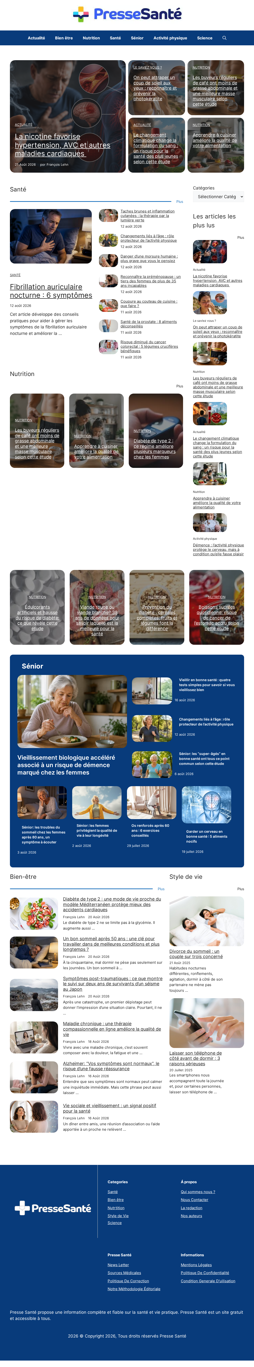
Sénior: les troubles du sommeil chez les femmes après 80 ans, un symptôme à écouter (43, 834)
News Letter (118, 1264)
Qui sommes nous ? (198, 1191)
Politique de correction (128, 1281)
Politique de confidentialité (205, 1272)
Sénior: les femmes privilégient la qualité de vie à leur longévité (97, 830)
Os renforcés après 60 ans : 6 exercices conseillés (150, 830)
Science (205, 37)
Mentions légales (196, 1264)
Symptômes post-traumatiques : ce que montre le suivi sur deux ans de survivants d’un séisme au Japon (112, 984)
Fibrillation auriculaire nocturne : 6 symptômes (51, 291)
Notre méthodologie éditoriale (134, 1289)
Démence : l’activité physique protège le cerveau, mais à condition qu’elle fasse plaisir (218, 549)
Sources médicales (124, 1272)
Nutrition (91, 37)
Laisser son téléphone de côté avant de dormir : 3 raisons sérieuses (195, 1058)
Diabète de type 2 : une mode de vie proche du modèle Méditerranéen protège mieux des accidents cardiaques (112, 904)
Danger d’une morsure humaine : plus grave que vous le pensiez (149, 258)
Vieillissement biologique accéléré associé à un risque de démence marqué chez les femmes (66, 765)
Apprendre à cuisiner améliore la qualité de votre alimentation (215, 140)
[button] (224, 37)
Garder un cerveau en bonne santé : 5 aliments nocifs (206, 836)
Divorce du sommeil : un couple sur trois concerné (196, 954)
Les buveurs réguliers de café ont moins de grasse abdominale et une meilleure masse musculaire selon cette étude (215, 91)
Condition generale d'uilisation (208, 1281)
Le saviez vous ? (147, 67)
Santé (115, 37)
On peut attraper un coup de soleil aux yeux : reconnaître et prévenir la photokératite (155, 88)
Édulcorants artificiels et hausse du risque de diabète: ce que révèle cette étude (37, 617)
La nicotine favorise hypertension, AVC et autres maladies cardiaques (62, 145)
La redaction (191, 1208)
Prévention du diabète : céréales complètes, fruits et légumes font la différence (157, 617)
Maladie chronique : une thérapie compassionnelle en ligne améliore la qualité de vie (112, 1029)
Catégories (204, 188)
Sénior (137, 37)
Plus (179, 201)
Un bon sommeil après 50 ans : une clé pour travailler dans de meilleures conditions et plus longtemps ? (111, 944)
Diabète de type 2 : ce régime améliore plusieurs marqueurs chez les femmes (155, 448)
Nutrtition (116, 1208)
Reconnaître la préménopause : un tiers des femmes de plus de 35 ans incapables (151, 281)
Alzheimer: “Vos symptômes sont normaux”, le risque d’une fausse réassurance (111, 1066)
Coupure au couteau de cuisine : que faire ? (149, 303)
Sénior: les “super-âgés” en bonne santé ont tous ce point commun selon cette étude (204, 758)
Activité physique (170, 37)
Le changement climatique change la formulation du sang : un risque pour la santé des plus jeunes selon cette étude (155, 148)
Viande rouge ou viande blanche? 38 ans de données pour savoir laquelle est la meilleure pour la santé (97, 620)
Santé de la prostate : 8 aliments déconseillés (149, 323)
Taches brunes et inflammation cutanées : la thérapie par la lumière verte (148, 215)
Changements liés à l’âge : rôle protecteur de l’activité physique (149, 238)
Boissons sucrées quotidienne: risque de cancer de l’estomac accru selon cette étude (216, 617)
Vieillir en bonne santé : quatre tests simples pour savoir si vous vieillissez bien (207, 685)
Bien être (64, 37)
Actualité (36, 37)
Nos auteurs (191, 1215)
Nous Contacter (194, 1199)
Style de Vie (118, 1215)
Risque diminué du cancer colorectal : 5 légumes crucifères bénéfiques (149, 346)
